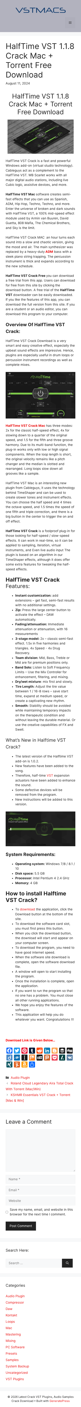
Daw (9, 1309)
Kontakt (11, 1315)
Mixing (10, 1341)
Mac (9, 1328)
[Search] (67, 1263)
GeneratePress (60, 1401)
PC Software (15, 1347)
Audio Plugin (20, 1078)
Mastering (13, 1334)
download (27, 909)
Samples (12, 1360)
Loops (10, 1321)
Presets (11, 1353)
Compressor (15, 1302)
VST (50, 775)
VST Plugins (15, 1379)
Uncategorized (17, 1373)
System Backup (17, 1366)
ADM (49, 252)
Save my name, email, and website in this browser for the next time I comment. (41, 1212)
